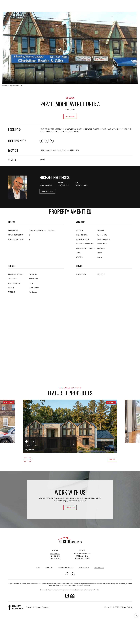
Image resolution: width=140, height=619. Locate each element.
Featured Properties (65, 567)
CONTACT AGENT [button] (47, 191)
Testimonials (84, 567)
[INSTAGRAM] (67, 574)
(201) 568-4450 (55, 553)
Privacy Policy (126, 607)
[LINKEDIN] (72, 574)
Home (38, 567)
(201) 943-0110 (55, 556)
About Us (49, 567)
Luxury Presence (42, 607)
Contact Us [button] (70, 507)
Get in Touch (99, 567)
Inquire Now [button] (70, 116)
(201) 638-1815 (63, 185)
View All (112, 459)
